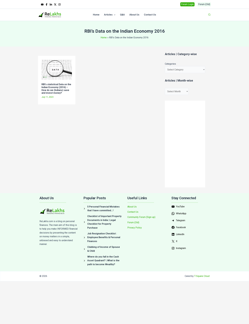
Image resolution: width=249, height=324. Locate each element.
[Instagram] (59, 4)
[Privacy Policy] (134, 228)
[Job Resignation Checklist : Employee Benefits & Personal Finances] (102, 237)
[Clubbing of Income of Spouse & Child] (102, 249)
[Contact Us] (132, 212)
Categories (170, 63)
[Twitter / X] (55, 4)
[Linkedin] (51, 4)
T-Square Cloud (202, 276)
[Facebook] (46, 4)
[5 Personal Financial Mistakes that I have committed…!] (102, 209)
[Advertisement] (89, 116)
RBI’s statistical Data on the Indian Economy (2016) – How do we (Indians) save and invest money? (56, 88)
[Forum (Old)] (133, 222)
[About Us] (132, 207)
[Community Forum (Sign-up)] (141, 217)
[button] (187, 4)
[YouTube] (42, 4)
